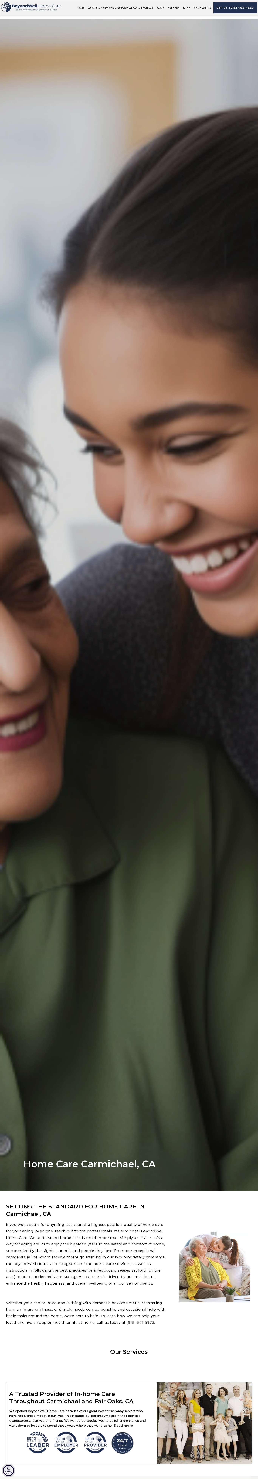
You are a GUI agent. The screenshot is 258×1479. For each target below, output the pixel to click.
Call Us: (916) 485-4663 (235, 7)
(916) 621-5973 (140, 1322)
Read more (123, 1425)
